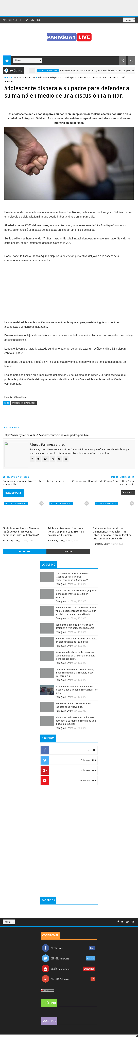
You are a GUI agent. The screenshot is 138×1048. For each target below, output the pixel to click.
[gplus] (127, 922)
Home (7, 77)
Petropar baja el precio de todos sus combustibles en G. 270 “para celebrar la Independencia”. (76, 655)
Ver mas (129, 492)
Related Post (13, 492)
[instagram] (38, 20)
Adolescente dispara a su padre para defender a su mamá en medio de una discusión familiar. (76, 720)
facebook (24, 551)
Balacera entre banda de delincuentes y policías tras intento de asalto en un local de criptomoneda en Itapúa (112, 533)
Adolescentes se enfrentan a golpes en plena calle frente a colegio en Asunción (66, 532)
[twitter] (26, 20)
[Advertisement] (61, 7)
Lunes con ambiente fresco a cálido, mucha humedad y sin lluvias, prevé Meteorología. (75, 673)
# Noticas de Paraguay (23, 402)
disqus (68, 551)
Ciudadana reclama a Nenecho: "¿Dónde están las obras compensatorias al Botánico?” (21, 532)
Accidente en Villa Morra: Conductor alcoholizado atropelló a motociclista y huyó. (77, 690)
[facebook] (20, 20)
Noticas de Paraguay (35, 70)
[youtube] (32, 20)
